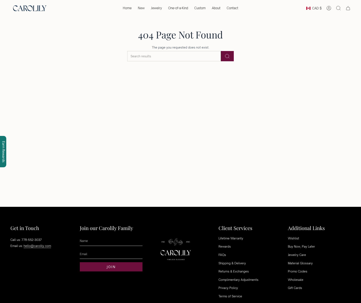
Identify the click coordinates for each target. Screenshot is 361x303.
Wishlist (293, 238)
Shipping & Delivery (232, 263)
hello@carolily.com (37, 246)
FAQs (222, 255)
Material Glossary (300, 263)
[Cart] (348, 8)
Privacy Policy (228, 288)
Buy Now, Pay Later (301, 246)
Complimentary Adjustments (238, 279)
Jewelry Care (297, 255)
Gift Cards (295, 288)
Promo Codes (297, 271)
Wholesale (295, 279)
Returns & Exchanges (234, 271)
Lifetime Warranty (231, 238)
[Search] (227, 56)
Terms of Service (230, 296)
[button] (156, 8)
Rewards (225, 246)
